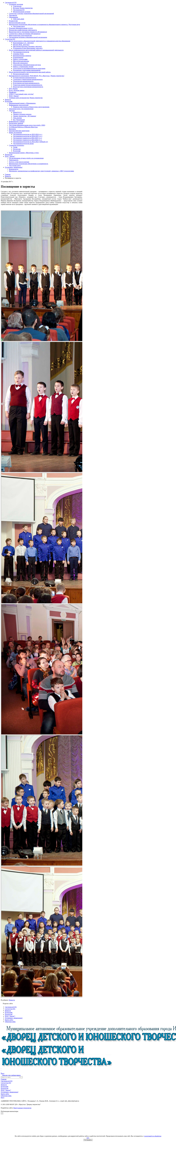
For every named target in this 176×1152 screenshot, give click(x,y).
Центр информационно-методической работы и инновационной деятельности (36, 50)
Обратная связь (6, 1096)
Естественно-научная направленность (26, 83)
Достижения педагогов (21, 52)
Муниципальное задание (21, 12)
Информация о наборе (16, 121)
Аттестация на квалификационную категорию (29, 68)
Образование (13, 17)
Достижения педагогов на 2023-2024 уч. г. (27, 134)
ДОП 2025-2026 (18, 19)
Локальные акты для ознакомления (21, 109)
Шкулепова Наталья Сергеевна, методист (27, 46)
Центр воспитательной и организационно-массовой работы (30, 72)
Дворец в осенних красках (22, 114)
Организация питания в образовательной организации (28, 37)
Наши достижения (15, 132)
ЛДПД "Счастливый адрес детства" (21, 94)
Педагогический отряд (21, 74)
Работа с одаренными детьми (23, 66)
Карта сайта (5, 1094)
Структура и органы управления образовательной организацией (31, 13)
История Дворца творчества (23, 8)
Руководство (13, 21)
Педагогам (16, 149)
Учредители (17, 6)
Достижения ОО (19, 10)
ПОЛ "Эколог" (14, 96)
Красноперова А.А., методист (23, 43)
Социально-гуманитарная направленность (28, 79)
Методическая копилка (21, 61)
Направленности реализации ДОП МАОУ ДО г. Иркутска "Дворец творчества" (36, 76)
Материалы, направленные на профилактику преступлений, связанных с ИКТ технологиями (41, 171)
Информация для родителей (18, 105)
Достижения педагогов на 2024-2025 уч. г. (27, 136)
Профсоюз (12, 92)
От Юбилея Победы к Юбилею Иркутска (23, 127)
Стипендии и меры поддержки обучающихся (24, 33)
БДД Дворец (13, 88)
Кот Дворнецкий (19, 120)
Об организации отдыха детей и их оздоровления (26, 158)
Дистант (12, 110)
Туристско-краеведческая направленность (27, 85)
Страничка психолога (16, 145)
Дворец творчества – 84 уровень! (24, 116)
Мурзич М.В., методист (21, 44)
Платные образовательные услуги (21, 28)
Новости (8, 99)
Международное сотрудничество (20, 35)
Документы (13, 15)
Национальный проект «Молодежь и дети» (24, 153)
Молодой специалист (20, 63)
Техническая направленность (23, 81)
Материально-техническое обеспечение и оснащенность (28, 164)
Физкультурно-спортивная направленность (28, 87)
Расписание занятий (16, 123)
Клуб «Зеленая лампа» (17, 90)
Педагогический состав (17, 23)
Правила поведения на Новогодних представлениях (31, 107)
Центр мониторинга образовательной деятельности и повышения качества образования (39, 41)
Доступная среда (19, 26)
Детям (15, 147)
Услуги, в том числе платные (19, 162)
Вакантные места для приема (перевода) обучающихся (28, 32)
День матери (17, 118)
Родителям (8, 101)
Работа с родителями (20, 59)
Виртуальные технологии (22, 1108)
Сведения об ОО (10, 2)
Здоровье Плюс (18, 54)
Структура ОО (10, 39)
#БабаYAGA (17, 112)
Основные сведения (16, 4)
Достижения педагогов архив (23, 143)
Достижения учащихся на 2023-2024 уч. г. (27, 140)
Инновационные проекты (22, 55)
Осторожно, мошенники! (13, 167)
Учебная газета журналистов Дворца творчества (26, 98)
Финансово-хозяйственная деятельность (23, 30)
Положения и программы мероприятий (26, 70)
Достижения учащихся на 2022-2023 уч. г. (27, 138)
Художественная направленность (24, 77)
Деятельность (13, 160)
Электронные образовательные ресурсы (27, 65)
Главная (3, 1079)
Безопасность (13, 169)
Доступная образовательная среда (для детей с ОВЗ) (27, 125)
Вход (2, 1073)
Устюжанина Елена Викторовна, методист (28, 48)
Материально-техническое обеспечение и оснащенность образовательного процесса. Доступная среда (44, 24)
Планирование (18, 57)
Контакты (12, 129)
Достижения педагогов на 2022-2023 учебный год (30, 142)
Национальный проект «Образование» (22, 103)
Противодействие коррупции (19, 131)
